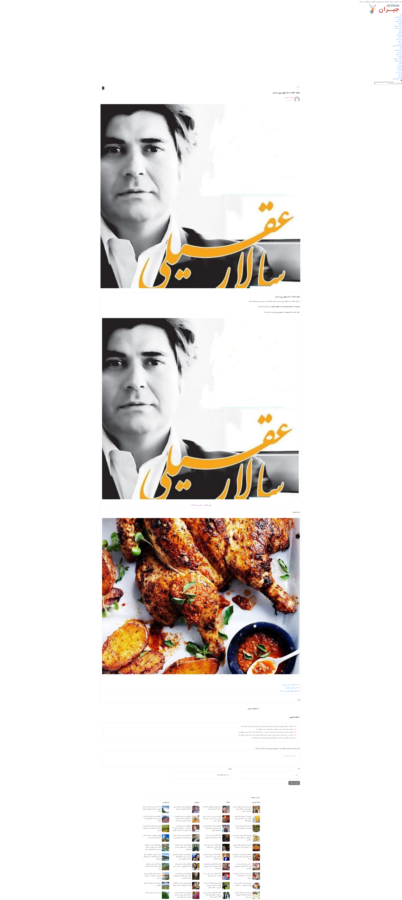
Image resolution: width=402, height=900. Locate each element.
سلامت (400, 32)
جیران (258, 301)
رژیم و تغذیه (398, 28)
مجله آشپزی (398, 17)
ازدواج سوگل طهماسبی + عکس (289, 691)
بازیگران (400, 19)
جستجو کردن (398, 83)
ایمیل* (230, 769)
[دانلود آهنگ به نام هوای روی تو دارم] (201, 196)
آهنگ (298, 87)
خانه (400, 15)
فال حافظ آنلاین (397, 46)
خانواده (400, 24)
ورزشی (400, 43)
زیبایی (400, 30)
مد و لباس (399, 39)
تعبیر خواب (399, 21)
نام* (299, 769)
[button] (201, 81)
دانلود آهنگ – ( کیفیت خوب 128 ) (201, 505)
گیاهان (400, 37)
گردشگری (399, 35)
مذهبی (400, 41)
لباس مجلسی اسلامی (291, 688)
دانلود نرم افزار (398, 26)
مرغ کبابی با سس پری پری (290, 684)
